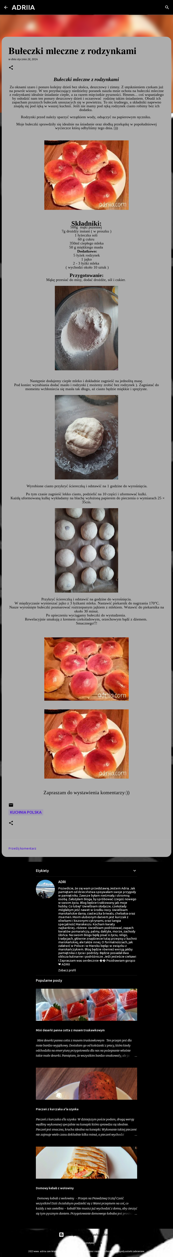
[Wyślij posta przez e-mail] (11, 806)
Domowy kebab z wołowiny (55, 1188)
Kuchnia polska (26, 812)
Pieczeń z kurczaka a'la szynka (57, 1109)
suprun (98, 1243)
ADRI (62, 882)
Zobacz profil (67, 970)
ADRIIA (23, 7)
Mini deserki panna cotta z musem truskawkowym (70, 1030)
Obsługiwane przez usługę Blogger (89, 1234)
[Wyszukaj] (40, 7)
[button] (11, 68)
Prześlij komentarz (22, 848)
